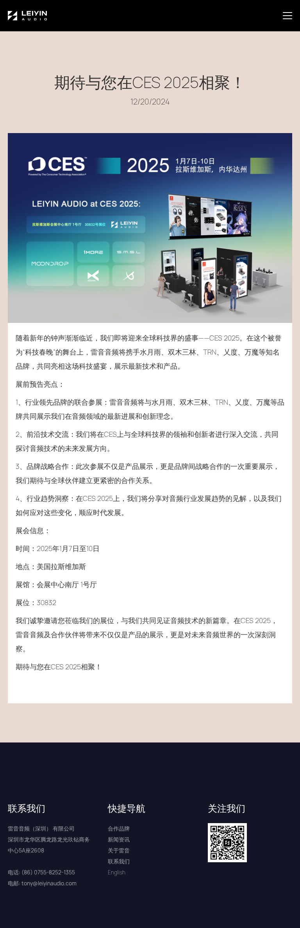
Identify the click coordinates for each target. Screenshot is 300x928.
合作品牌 (119, 828)
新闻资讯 (119, 839)
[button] (289, 15)
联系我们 (119, 861)
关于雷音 (119, 850)
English (116, 872)
